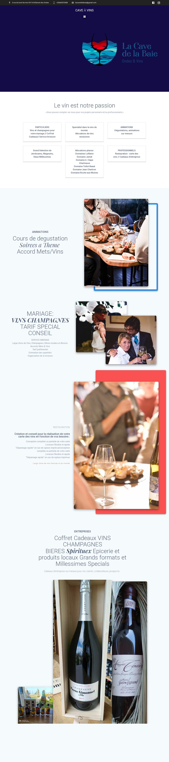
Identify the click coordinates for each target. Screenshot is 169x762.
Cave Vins (84, 10)
